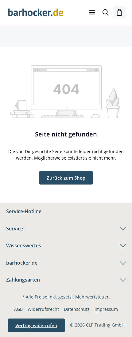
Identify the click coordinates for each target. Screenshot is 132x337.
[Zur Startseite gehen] (35, 12)
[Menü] (92, 12)
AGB (18, 309)
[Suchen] (105, 12)
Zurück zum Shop (66, 178)
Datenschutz (77, 309)
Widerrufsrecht (43, 309)
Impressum (106, 309)
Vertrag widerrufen (36, 325)
